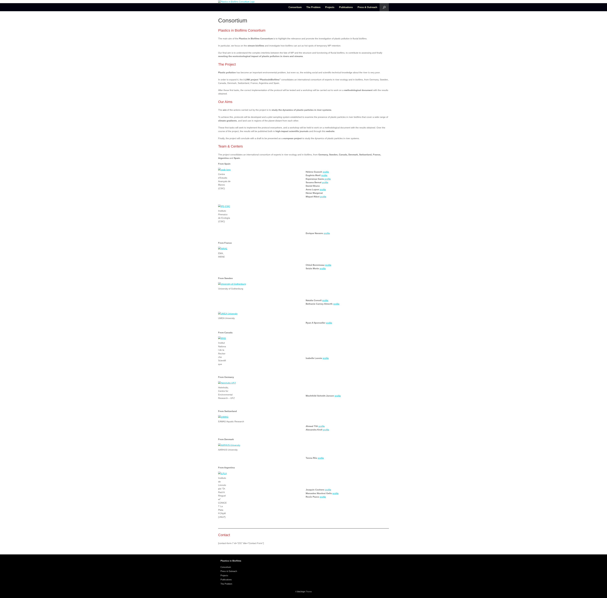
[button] (384, 7)
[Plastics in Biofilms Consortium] (236, 1)
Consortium (295, 7)
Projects (329, 7)
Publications (346, 7)
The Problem (313, 7)
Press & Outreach (367, 7)
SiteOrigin (301, 592)
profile (326, 172)
